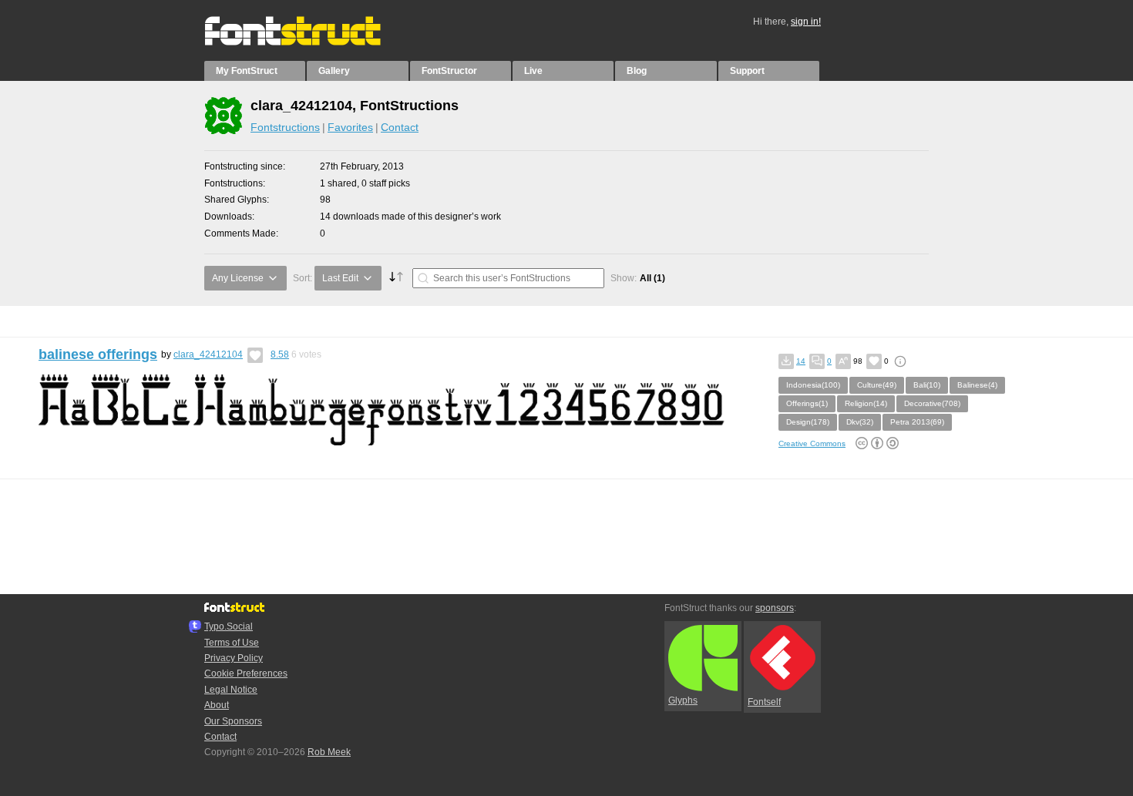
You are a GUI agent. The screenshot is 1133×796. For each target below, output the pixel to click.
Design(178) (807, 422)
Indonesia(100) (813, 385)
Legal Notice (230, 689)
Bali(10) (926, 385)
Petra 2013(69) (917, 422)
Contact (400, 127)
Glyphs (683, 700)
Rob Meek (329, 752)
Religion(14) (866, 403)
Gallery (334, 70)
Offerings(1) (807, 403)
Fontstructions (285, 127)
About (216, 705)
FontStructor (449, 70)
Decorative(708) (932, 403)
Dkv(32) (859, 422)
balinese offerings (98, 354)
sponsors (774, 608)
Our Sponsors (233, 721)
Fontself (764, 702)
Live (533, 70)
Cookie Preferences (245, 673)
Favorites (350, 127)
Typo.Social (228, 626)
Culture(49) (876, 385)
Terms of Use (231, 642)
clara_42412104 (208, 354)
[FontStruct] (308, 42)
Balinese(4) (977, 385)
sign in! (806, 21)
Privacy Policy (233, 658)
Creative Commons (812, 443)
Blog (637, 70)
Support (747, 70)
